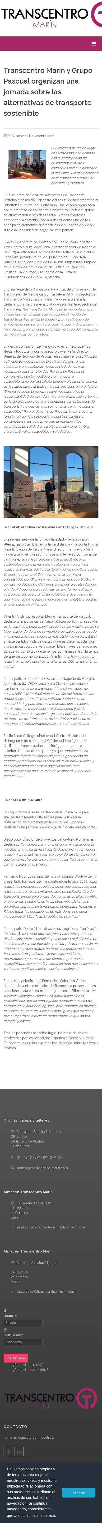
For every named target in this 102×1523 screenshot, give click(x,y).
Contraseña (13, 1335)
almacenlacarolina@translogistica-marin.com (51, 1227)
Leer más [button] (48, 1515)
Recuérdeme (26, 1350)
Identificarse (16, 1358)
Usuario (10, 1316)
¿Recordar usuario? (27, 1365)
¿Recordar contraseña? (30, 1370)
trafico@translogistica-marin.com (42, 1168)
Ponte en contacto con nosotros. (29, 1437)
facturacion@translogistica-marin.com (46, 1291)
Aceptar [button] (78, 1493)
